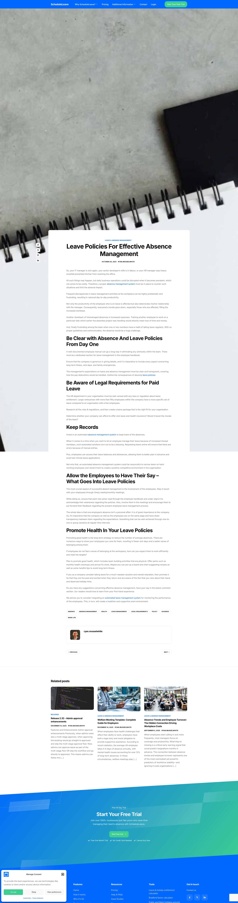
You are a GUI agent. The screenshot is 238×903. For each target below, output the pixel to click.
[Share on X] (38, 250)
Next (166, 652)
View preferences (54, 892)
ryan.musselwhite (126, 262)
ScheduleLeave (60, 4)
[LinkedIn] (205, 897)
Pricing (105, 4)
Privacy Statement (37, 898)
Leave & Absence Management (118, 240)
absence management (88, 611)
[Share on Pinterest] (38, 255)
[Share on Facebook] (38, 245)
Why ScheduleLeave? (85, 4)
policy (154, 611)
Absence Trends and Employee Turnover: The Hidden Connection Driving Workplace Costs (165, 723)
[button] (62, 874)
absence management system (121, 284)
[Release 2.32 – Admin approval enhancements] (72, 698)
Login (153, 4)
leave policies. (149, 375)
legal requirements (139, 611)
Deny (34, 892)
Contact (143, 4)
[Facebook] (190, 897)
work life (72, 617)
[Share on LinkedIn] (38, 260)
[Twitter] (197, 897)
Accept (13, 892)
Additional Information (122, 4)
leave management (119, 611)
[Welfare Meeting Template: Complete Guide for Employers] (119, 699)
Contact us (191, 890)
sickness (165, 611)
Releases (55, 714)
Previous (73, 652)
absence (71, 611)
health (104, 611)
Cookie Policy (27, 898)
